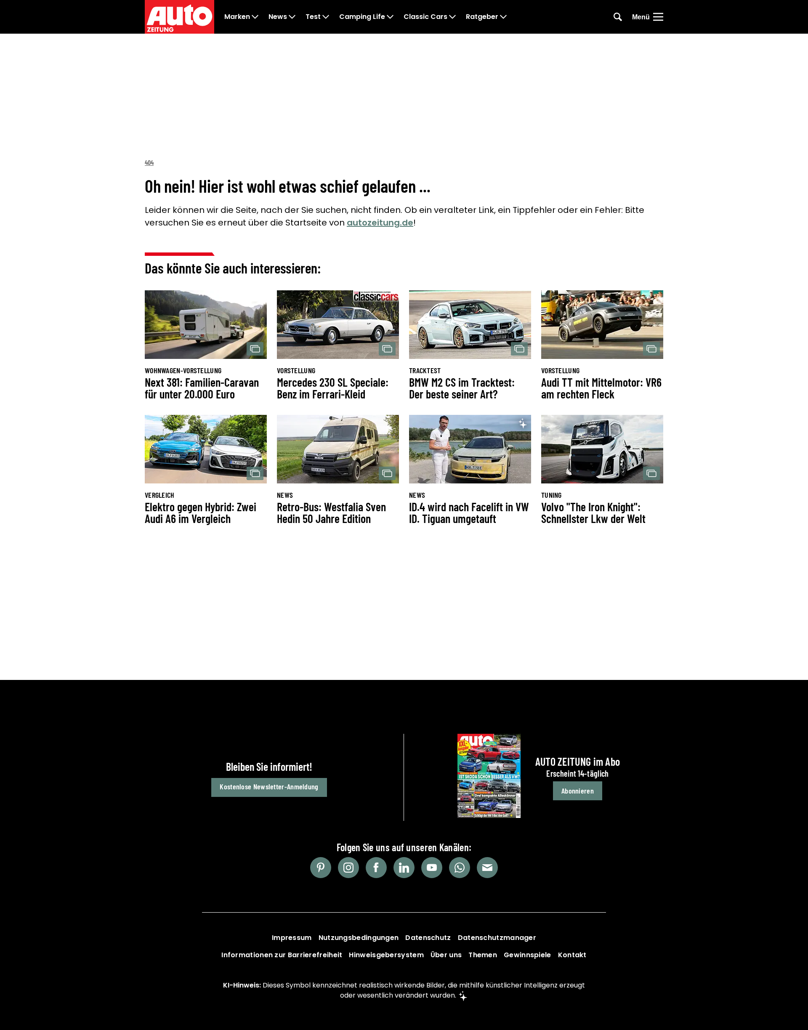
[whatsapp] (459, 867)
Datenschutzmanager (497, 937)
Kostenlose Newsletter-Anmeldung (269, 786)
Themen (482, 955)
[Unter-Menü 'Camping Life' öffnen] (390, 16)
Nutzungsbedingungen (359, 937)
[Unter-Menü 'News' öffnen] (292, 16)
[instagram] (348, 867)
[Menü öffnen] (658, 17)
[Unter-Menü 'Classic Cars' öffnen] (452, 16)
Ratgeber (482, 16)
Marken (237, 16)
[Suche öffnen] (618, 17)
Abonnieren (577, 790)
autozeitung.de (380, 222)
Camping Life (362, 16)
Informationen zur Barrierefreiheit (281, 955)
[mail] (487, 867)
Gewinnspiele (527, 955)
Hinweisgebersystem (386, 955)
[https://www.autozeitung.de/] (179, 17)
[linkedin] (404, 867)
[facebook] (376, 867)
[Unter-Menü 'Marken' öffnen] (255, 16)
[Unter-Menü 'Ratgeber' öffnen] (503, 16)
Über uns (446, 955)
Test (313, 16)
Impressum (292, 937)
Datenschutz (428, 937)
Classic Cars (425, 16)
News (277, 16)
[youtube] (431, 867)
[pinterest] (320, 867)
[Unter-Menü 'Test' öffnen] (325, 16)
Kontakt (572, 955)
